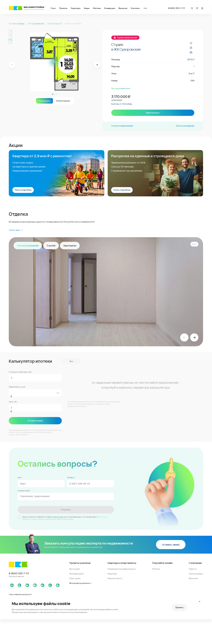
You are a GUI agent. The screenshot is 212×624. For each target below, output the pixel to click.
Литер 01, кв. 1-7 (54, 23)
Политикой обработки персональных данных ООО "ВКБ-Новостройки (64, 518)
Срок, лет (13, 402)
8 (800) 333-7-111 (176, 8)
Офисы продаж (196, 573)
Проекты (63, 8)
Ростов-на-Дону (17, 23)
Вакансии (123, 8)
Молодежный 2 (76, 573)
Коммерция (109, 8)
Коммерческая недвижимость (122, 568)
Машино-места (115, 578)
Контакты (135, 8)
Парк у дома (74, 578)
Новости (193, 568)
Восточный (74, 568)
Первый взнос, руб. (17, 387)
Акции (87, 8)
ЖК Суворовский (36, 23)
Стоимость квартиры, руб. (20, 372)
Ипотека (97, 8)
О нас (53, 8)
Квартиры (75, 8)
